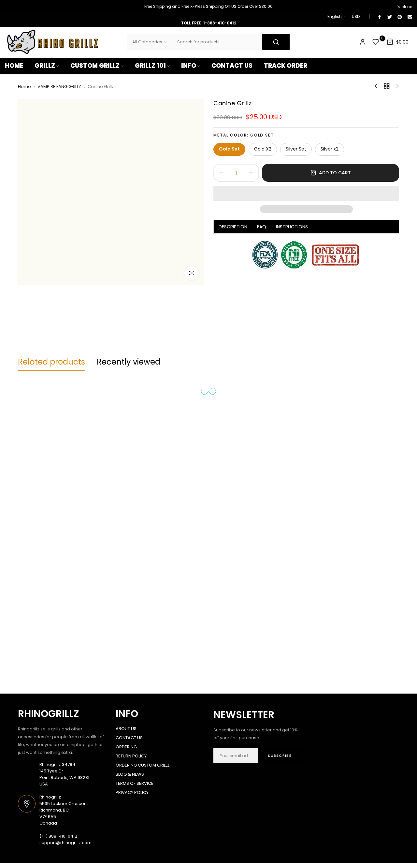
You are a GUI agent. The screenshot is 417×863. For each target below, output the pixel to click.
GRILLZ (45, 66)
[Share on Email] (409, 16)
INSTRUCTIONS (292, 226)
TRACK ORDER (285, 66)
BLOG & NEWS (130, 774)
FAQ (261, 226)
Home (24, 87)
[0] (376, 42)
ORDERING (126, 747)
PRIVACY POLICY (132, 792)
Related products (51, 361)
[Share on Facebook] (379, 16)
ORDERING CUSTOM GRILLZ (143, 765)
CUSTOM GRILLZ (95, 66)
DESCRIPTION (233, 226)
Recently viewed (128, 361)
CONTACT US (231, 66)
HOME (14, 66)
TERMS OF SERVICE (134, 783)
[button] (306, 193)
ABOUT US (126, 729)
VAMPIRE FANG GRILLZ (59, 87)
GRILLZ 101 (150, 66)
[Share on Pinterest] (399, 16)
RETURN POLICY (131, 756)
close (14, 7)
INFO (188, 66)
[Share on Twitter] (389, 16)
